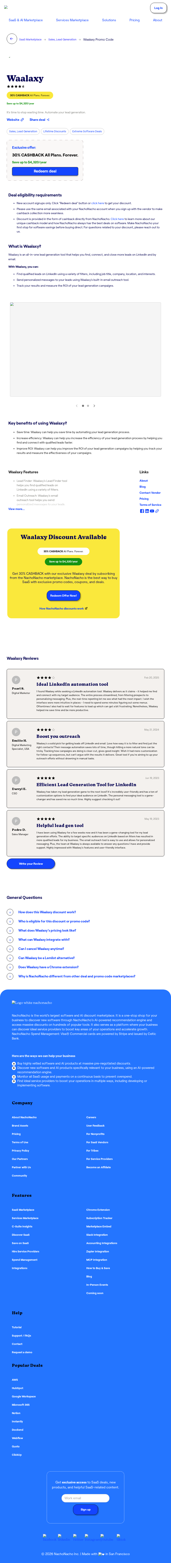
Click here (117, 219)
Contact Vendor (150, 492)
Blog (143, 486)
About (144, 480)
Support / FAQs (21, 1335)
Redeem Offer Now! (63, 595)
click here (97, 203)
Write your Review (31, 863)
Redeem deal (45, 171)
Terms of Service (150, 504)
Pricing (135, 20)
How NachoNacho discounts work (61, 608)
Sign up (86, 1509)
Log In (158, 8)
